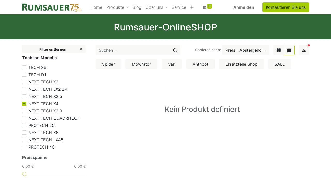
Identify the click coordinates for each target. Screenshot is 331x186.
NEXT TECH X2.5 (45, 96)
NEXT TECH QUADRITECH (54, 118)
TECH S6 (37, 67)
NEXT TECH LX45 (45, 139)
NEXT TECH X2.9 (45, 110)
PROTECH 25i (42, 125)
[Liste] (289, 50)
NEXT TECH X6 (43, 132)
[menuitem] (96, 7)
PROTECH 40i (42, 147)
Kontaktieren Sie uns (286, 7)
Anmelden (243, 7)
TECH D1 (37, 74)
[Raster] (278, 50)
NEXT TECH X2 (43, 81)
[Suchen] (175, 50)
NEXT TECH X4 (43, 103)
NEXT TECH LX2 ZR (47, 89)
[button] (192, 7)
